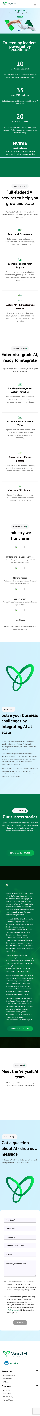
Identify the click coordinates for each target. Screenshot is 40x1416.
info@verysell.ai (13, 1310)
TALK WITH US (20, 16)
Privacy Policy (8, 1397)
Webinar (6, 1382)
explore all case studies (20, 853)
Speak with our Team (20, 1029)
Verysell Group (8, 1400)
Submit (20, 1323)
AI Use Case (7, 1379)
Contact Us (7, 1393)
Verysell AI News (9, 1375)
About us (6, 1390)
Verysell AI (14, 1363)
